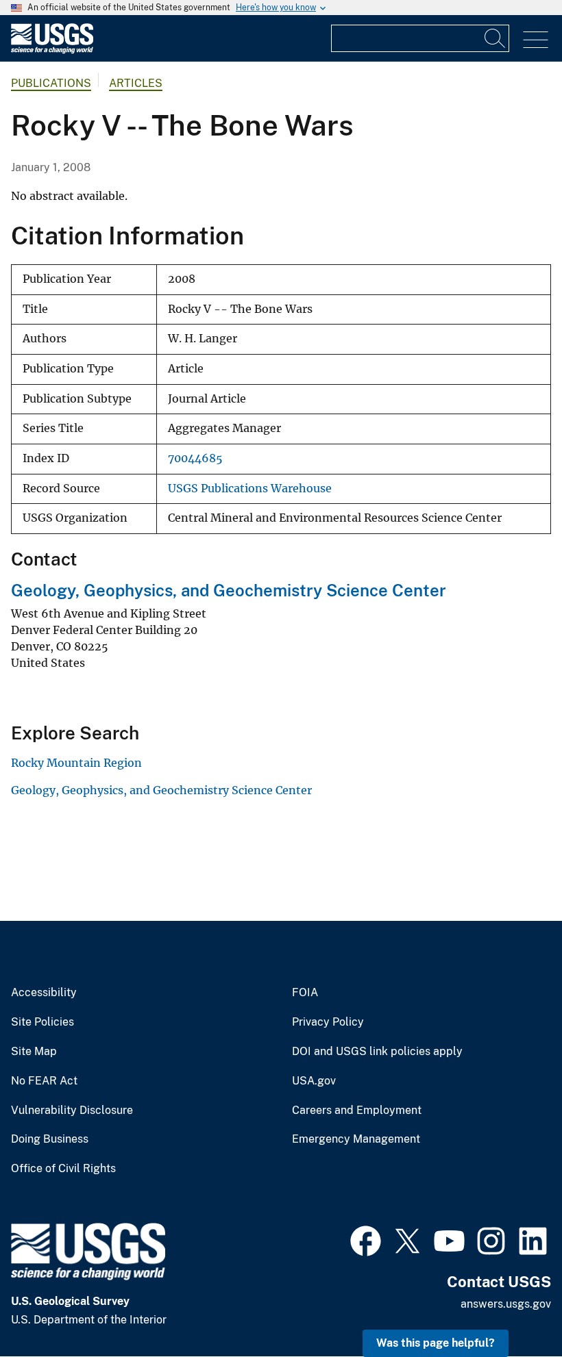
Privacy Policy (328, 1022)
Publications (51, 83)
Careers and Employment (357, 1110)
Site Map (34, 1051)
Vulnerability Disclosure (72, 1110)
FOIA (305, 993)
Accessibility (44, 993)
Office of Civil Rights (63, 1169)
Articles (135, 83)
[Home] (52, 50)
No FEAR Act (44, 1081)
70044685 (195, 458)
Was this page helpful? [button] (435, 1342)
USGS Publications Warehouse (250, 488)
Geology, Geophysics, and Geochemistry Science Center (228, 590)
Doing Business (49, 1139)
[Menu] (535, 40)
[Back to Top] (512, 1307)
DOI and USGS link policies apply (377, 1051)
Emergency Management (356, 1139)
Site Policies (42, 1022)
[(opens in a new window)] (365, 1239)
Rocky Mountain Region (76, 763)
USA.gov (314, 1081)
